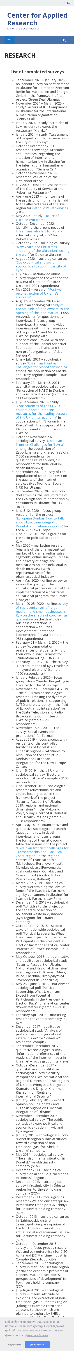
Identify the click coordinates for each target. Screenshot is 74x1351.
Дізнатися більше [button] (36, 1335)
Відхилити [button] (14, 1344)
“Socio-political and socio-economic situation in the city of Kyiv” (41, 266)
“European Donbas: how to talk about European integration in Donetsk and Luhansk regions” (40, 522)
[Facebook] (64, 3)
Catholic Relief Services (50, 208)
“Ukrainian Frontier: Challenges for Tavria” (40, 442)
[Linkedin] (68, 3)
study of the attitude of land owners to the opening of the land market (42, 309)
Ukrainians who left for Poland (39, 231)
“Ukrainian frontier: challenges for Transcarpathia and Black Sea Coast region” (42, 852)
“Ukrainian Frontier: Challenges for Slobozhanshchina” (42, 365)
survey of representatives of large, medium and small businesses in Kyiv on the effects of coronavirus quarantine (42, 611)
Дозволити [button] (37, 1344)
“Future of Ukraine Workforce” (37, 218)
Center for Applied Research (37, 19)
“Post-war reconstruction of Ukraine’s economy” (39, 293)
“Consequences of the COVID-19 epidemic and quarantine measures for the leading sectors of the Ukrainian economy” (41, 412)
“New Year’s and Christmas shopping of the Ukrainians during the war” (43, 251)
